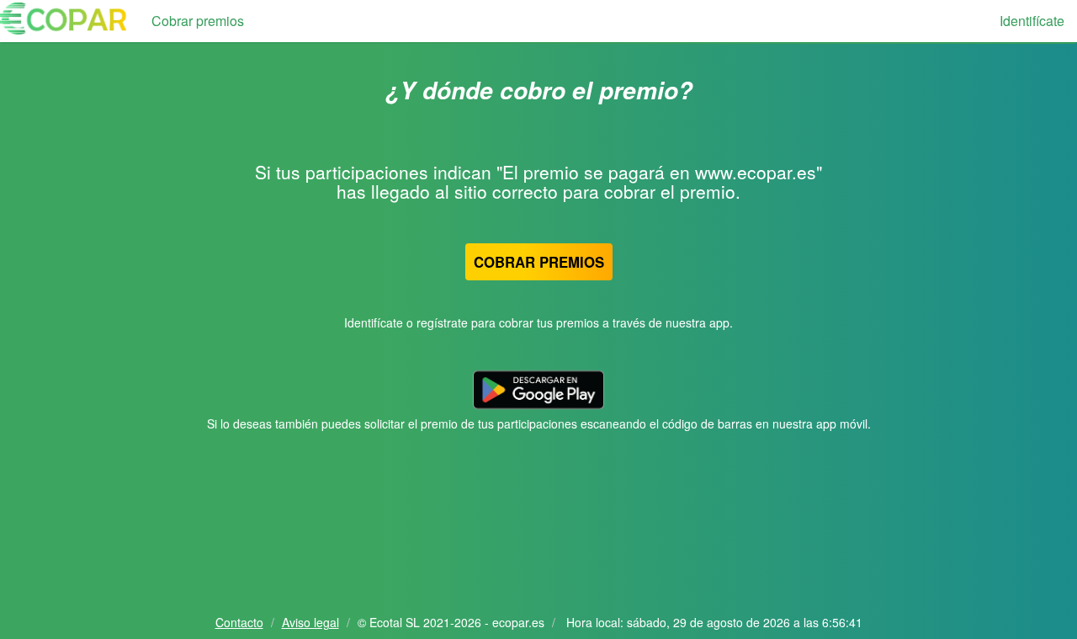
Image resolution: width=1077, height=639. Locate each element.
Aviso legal (310, 622)
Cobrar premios (197, 20)
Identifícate (1032, 20)
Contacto (239, 622)
